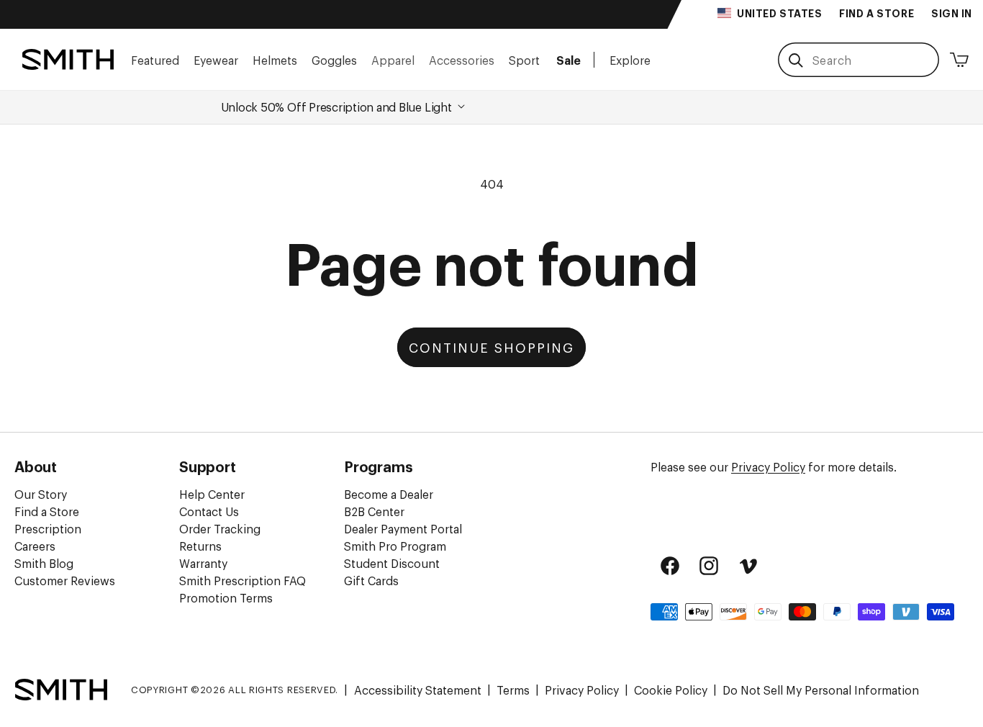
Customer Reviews (64, 580)
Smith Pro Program (395, 546)
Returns (200, 546)
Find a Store (46, 511)
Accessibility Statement (417, 689)
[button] (155, 59)
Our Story (40, 494)
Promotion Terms (226, 597)
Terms (513, 689)
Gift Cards (371, 580)
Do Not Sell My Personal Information (820, 689)
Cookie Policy (670, 689)
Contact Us (209, 511)
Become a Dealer (388, 494)
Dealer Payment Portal (403, 528)
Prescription (47, 528)
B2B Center (374, 511)
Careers (34, 546)
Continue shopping (491, 347)
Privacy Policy (768, 466)
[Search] (795, 60)
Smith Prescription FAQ (242, 580)
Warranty (203, 563)
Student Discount (392, 563)
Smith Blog (43, 563)
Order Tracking (220, 528)
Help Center (212, 494)
